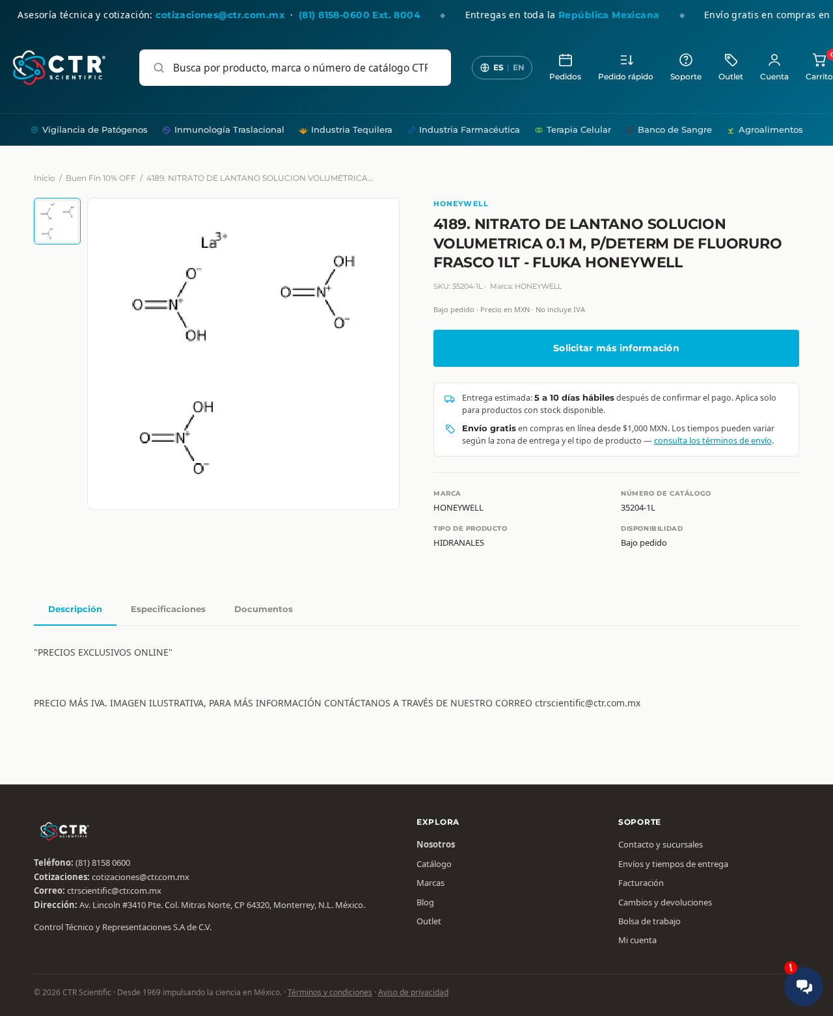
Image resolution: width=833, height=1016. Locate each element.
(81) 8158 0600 (102, 862)
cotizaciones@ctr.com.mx (140, 877)
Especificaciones (168, 609)
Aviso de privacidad (413, 992)
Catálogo (434, 864)
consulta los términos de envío (713, 440)
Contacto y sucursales (660, 844)
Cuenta (774, 76)
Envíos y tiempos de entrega (673, 864)
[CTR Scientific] (59, 68)
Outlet (730, 76)
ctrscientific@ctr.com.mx (114, 890)
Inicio (44, 178)
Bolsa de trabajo (649, 921)
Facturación (641, 883)
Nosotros (435, 844)
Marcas (430, 883)
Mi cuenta (637, 940)
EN (519, 67)
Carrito (819, 66)
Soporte (686, 76)
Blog (425, 902)
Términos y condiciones (330, 992)
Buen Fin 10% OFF (101, 178)
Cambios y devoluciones (665, 902)
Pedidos (565, 76)
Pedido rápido (625, 76)
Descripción (75, 609)
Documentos (263, 609)
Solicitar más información (616, 348)
